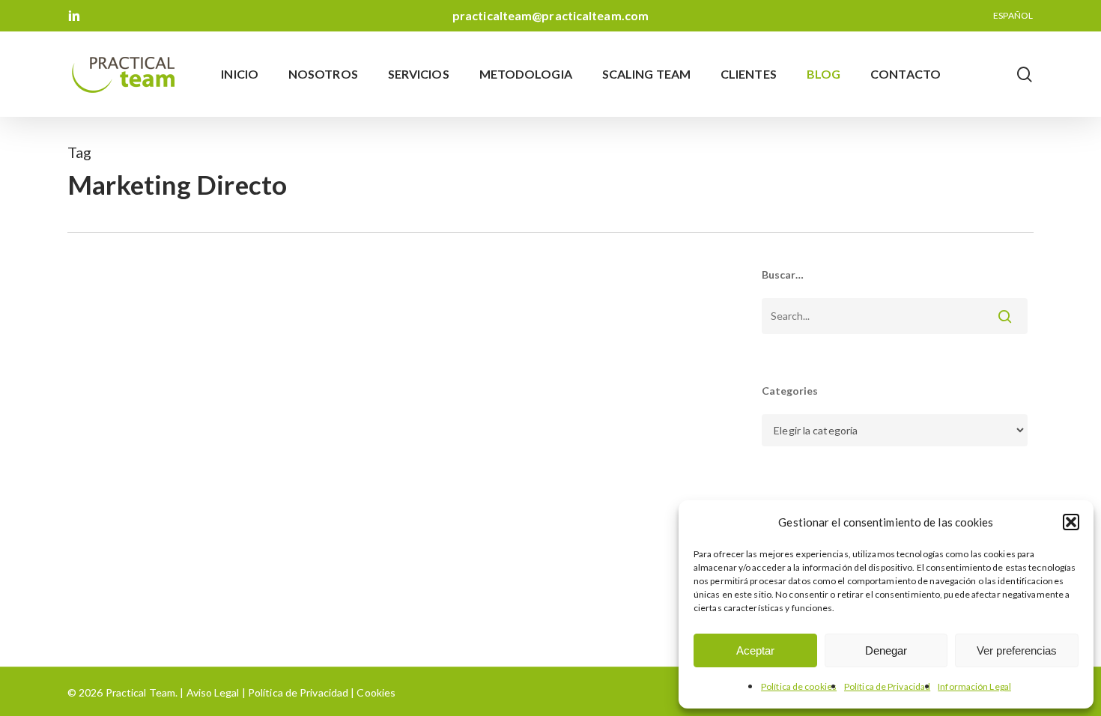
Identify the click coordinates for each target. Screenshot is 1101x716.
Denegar (886, 650)
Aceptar (755, 650)
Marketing (116, 598)
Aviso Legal (213, 692)
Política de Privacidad (887, 686)
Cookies (374, 692)
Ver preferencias (1017, 650)
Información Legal (974, 686)
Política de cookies (799, 686)
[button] (1071, 522)
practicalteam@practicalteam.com (550, 15)
